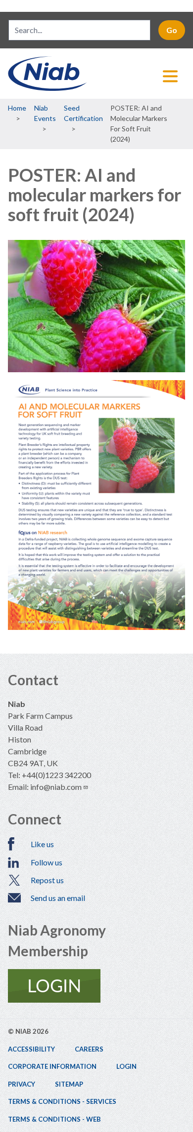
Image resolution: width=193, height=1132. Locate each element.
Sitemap (69, 1084)
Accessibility (31, 1049)
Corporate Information (52, 1066)
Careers (89, 1049)
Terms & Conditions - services (62, 1101)
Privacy (21, 1084)
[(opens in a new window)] (96, 986)
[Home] (96, 73)
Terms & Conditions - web (54, 1119)
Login (126, 1066)
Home (17, 108)
